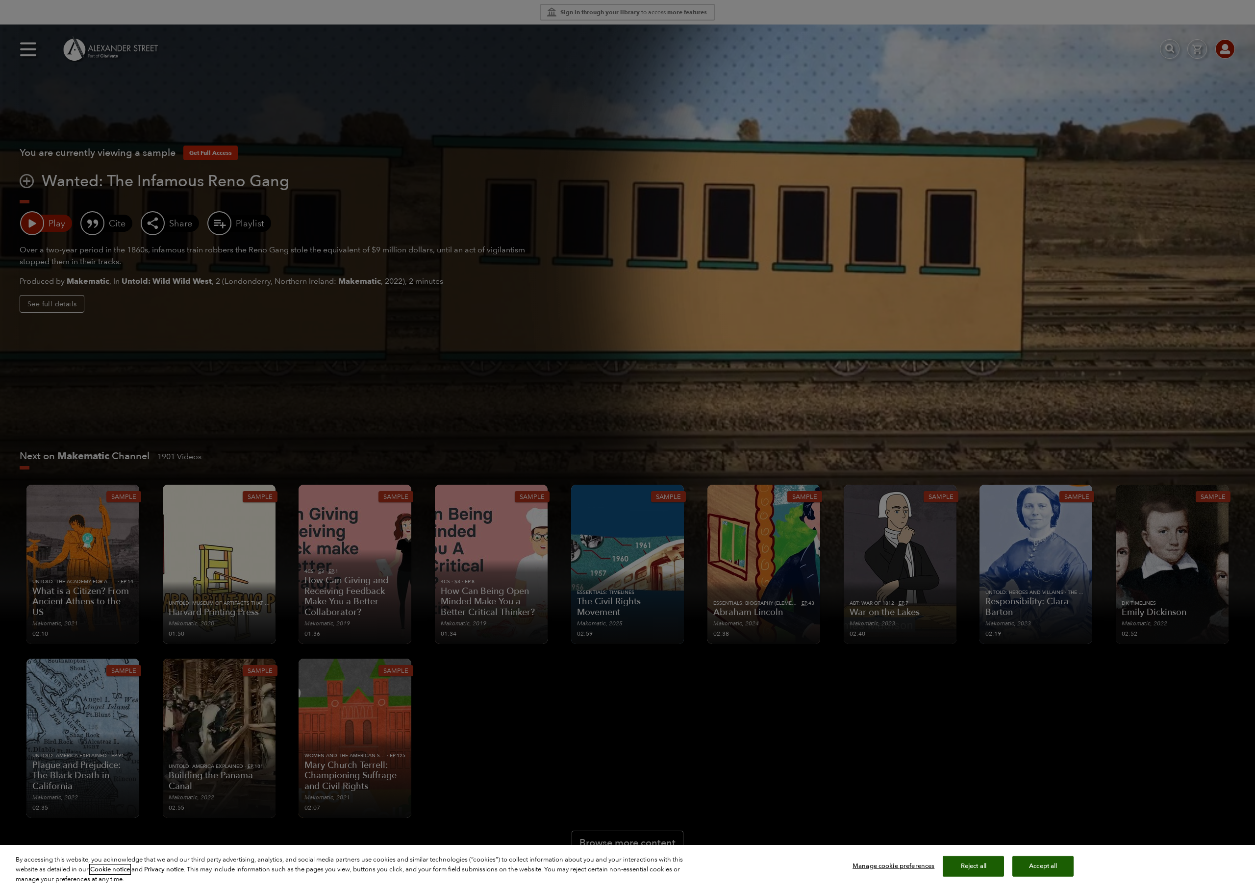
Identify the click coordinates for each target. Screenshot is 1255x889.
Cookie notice (110, 869)
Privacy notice (164, 869)
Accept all (1043, 866)
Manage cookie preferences (893, 866)
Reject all (973, 866)
